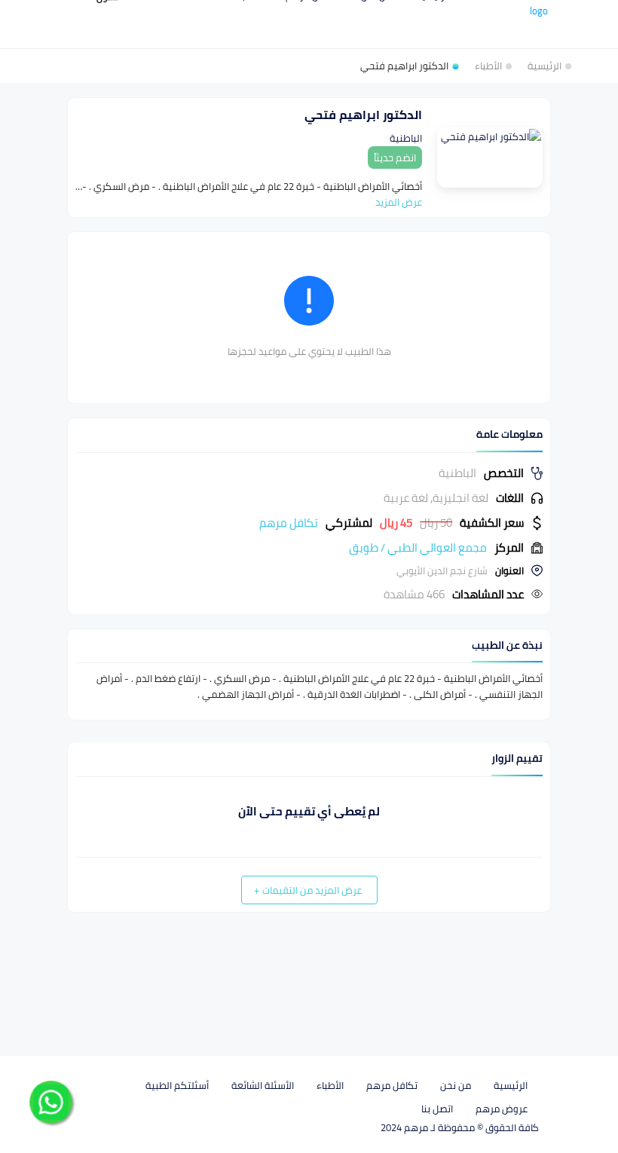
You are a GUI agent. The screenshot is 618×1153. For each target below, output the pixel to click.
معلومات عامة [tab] (509, 434)
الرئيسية (511, 1085)
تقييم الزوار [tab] (517, 758)
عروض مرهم (502, 1108)
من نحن (455, 1085)
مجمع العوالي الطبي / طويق (418, 547)
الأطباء (330, 1085)
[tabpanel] (309, 533)
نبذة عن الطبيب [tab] (507, 645)
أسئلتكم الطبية (177, 1085)
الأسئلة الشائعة (262, 1085)
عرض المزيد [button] (398, 202)
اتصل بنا (437, 1108)
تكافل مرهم (392, 1085)
